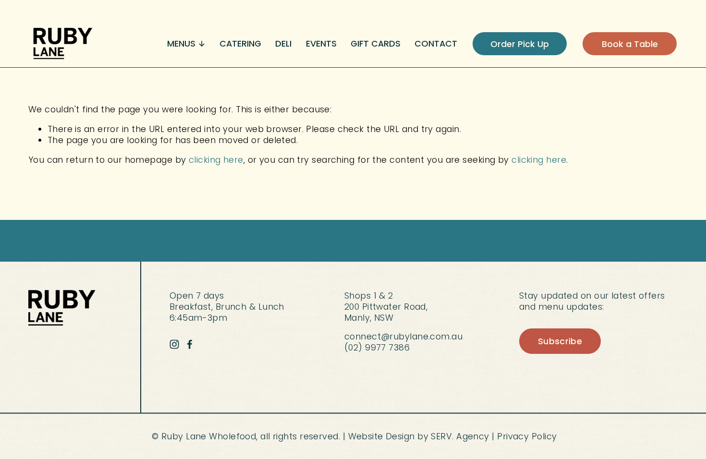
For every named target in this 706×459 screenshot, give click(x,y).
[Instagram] (174, 344)
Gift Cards (376, 43)
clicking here (216, 160)
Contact (435, 43)
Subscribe (560, 341)
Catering (240, 43)
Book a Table (630, 44)
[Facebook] (190, 344)
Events (321, 43)
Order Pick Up (519, 44)
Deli (283, 43)
